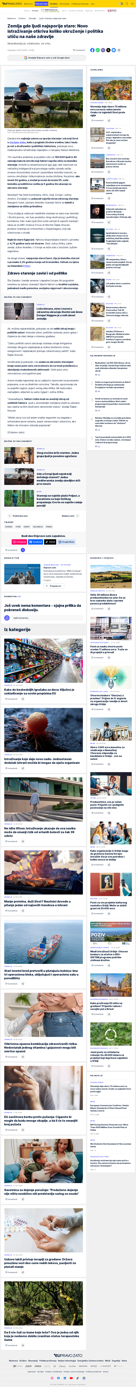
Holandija (38, 527)
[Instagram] (52, 1378)
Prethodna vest (20, 516)
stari (18, 527)
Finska (49, 527)
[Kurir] (29, 1366)
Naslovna (11, 18)
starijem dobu (17, 142)
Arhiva (105, 1372)
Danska (8, 527)
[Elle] (47, 1366)
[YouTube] (71, 1378)
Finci (27, 266)
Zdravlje (32, 18)
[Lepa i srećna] (72, 1366)
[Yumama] (105, 1366)
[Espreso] (38, 1366)
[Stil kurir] (54, 1366)
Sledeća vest (68, 516)
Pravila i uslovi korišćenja (74, 1372)
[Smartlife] (83, 1366)
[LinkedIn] (64, 1378)
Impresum (32, 1372)
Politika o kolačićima (53, 1372)
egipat (27, 527)
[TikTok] (77, 1378)
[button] (79, 50)
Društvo (22, 18)
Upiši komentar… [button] (21, 618)
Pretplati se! (55, 586)
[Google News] (84, 1378)
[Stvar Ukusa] (118, 1366)
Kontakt (40, 1372)
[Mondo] (17, 1366)
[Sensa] (94, 1366)
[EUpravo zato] (12, 3)
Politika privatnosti (93, 1372)
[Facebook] (58, 1378)
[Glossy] (62, 1366)
